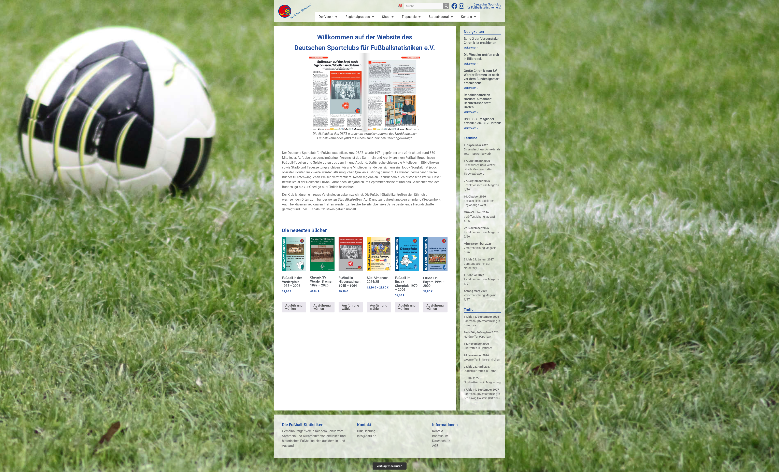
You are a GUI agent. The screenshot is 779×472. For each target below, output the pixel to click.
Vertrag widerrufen (389, 466)
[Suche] (446, 6)
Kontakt (466, 17)
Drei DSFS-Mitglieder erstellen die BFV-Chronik (482, 121)
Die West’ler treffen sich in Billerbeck (481, 57)
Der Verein (326, 17)
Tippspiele (409, 17)
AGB (435, 446)
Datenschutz (441, 441)
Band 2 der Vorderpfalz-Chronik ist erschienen (481, 41)
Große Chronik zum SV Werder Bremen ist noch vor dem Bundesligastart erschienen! (481, 77)
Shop (386, 17)
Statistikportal (439, 17)
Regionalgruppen (357, 17)
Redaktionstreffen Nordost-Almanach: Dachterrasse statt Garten (478, 101)
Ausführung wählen (293, 307)
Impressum (440, 436)
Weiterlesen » (471, 47)
